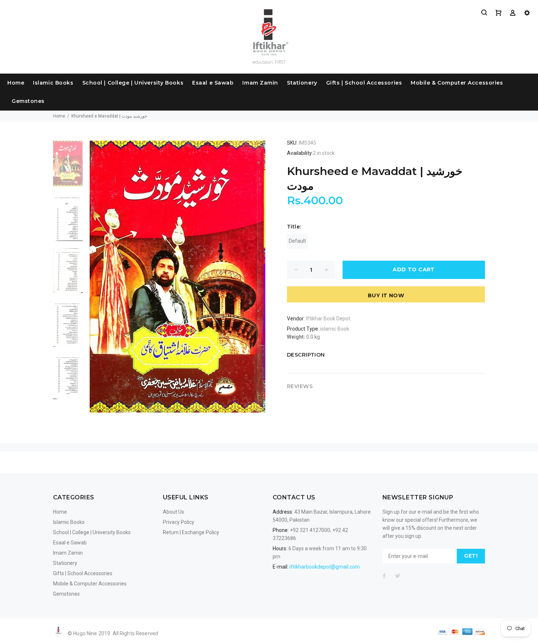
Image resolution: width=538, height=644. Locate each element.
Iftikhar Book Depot (328, 318)
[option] (68, 167)
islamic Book (334, 329)
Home (15, 82)
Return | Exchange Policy (191, 532)
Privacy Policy (178, 522)
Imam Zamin (260, 82)
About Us (173, 512)
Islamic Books (53, 82)
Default (297, 241)
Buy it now (386, 295)
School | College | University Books (133, 82)
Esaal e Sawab (212, 82)
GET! (471, 555)
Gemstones (28, 101)
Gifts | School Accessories (364, 82)
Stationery (302, 82)
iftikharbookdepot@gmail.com (324, 567)
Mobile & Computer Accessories (457, 82)
